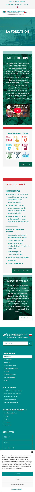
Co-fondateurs (8, 359)
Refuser (17, 479)
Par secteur (7, 422)
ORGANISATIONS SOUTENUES (15, 410)
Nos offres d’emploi (9, 377)
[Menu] (29, 13)
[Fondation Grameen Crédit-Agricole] (14, 13)
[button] (32, 452)
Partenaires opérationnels (18, 1)
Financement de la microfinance (12, 393)
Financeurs (7, 362)
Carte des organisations (10, 413)
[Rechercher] (25, 13)
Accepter (17, 474)
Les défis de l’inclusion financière (13, 391)
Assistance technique (10, 399)
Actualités (6, 371)
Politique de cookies (16, 489)
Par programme (8, 425)
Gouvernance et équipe (10, 365)
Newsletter (8, 432)
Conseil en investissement (11, 402)
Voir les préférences (17, 484)
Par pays (6, 416)
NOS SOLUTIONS (9, 388)
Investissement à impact (10, 396)
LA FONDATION (9, 353)
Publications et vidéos (13, 4)
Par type (6, 419)
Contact (27, 4)
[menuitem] (18, 1)
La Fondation (7, 356)
